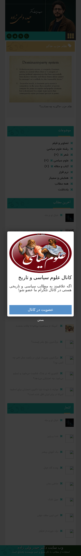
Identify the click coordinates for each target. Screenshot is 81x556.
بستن (40, 319)
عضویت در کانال (40, 310)
